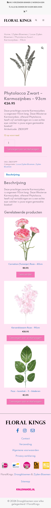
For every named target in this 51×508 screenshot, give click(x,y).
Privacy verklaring (25, 456)
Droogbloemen (22, 474)
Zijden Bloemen (20, 34)
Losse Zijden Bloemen (25, 164)
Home (7, 34)
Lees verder (25, 274)
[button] (36, 20)
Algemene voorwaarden (25, 450)
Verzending (25, 444)
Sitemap (25, 481)
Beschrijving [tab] (13, 175)
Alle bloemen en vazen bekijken (26, 7)
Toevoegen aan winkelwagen (23, 149)
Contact (25, 439)
